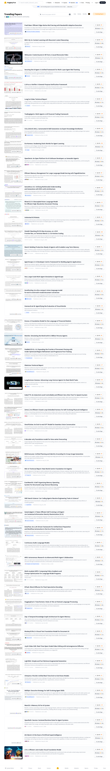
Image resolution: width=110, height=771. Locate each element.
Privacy (30, 768)
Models (49, 2)
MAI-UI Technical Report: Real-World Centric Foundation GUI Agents (48, 469)
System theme (10, 768)
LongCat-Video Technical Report (36, 99)
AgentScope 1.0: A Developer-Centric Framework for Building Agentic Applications (53, 262)
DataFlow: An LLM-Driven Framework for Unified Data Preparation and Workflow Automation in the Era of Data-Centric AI (48, 528)
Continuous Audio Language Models (37, 543)
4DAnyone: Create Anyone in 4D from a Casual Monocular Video (46, 55)
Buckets (74, 2)
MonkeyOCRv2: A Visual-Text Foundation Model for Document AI (47, 631)
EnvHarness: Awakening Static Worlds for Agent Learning (44, 143)
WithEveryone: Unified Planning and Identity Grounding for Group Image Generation (54, 454)
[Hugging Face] (58, 768)
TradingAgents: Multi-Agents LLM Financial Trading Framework (46, 114)
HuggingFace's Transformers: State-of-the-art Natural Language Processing (51, 602)
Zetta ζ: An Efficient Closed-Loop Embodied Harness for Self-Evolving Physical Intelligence (56, 410)
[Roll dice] (70, 14)
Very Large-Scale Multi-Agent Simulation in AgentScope (44, 277)
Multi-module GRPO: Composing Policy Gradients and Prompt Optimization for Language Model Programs (43, 572)
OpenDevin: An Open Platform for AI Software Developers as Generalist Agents (52, 158)
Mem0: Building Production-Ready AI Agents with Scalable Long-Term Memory (52, 247)
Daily (75, 14)
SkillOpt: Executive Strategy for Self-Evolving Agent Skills (44, 690)
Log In (97, 2)
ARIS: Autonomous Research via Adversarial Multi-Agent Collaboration (49, 557)
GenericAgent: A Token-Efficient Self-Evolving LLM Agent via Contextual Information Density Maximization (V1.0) (44, 513)
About (39, 768)
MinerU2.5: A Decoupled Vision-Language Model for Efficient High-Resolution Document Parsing (41, 203)
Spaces (65, 2)
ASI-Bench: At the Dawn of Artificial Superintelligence (43, 735)
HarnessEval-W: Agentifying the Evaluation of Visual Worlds (45, 306)
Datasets (57, 2)
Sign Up (103, 2)
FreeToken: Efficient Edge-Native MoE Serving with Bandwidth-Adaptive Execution (53, 25)
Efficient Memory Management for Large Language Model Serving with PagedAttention (55, 173)
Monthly (85, 14)
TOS (22, 768)
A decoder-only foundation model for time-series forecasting (46, 439)
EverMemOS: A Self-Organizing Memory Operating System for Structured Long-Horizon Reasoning (42, 483)
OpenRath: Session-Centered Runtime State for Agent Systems (46, 720)
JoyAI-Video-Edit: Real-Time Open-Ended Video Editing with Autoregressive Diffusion (54, 646)
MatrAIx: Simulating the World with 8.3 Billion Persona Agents (46, 336)
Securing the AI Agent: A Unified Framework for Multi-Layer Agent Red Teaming (52, 70)
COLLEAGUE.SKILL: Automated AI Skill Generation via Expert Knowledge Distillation (54, 129)
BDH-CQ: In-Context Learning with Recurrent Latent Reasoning (46, 40)
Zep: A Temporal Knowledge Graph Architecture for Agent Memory (47, 617)
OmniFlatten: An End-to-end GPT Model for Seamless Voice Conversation (50, 424)
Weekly (79, 14)
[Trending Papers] (89, 14)
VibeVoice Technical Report (34, 365)
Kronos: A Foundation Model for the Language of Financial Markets (48, 321)
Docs (82, 2)
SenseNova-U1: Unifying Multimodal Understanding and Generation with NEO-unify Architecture (43, 188)
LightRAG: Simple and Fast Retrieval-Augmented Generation (45, 661)
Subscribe (69, 6)
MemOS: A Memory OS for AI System (37, 705)
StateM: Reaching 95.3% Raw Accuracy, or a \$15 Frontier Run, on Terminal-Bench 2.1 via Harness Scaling (44, 232)
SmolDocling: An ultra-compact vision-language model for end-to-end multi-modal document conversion (43, 291)
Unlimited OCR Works (32, 217)
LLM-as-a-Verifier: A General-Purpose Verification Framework (46, 84)
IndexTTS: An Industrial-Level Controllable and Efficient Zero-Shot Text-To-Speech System (56, 395)
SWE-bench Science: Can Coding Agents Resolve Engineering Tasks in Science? (52, 498)
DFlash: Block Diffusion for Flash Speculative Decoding (43, 587)
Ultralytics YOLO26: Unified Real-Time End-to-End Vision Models (47, 676)
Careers (49, 768)
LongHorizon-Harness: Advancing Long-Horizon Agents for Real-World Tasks (51, 380)
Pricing (88, 2)
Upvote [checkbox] (99, 25)
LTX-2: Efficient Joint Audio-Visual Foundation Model (43, 750)
